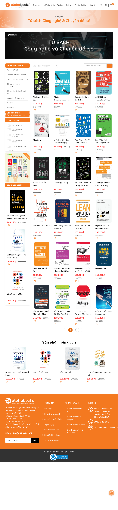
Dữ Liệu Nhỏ (100, 268)
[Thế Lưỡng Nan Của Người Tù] (62, 211)
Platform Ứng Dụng (41, 225)
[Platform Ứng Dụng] (41, 211)
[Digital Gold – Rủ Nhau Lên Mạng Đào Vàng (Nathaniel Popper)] (104, 211)
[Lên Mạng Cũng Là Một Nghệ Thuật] (41, 297)
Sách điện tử (11, 107)
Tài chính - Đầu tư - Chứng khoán (14, 85)
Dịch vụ (68, 5)
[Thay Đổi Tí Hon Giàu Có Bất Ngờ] (73, 358)
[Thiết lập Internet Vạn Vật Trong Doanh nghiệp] (104, 168)
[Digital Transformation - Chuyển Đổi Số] (62, 83)
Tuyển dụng (49, 424)
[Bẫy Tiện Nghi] (45, 358)
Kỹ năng (10, 103)
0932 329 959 (101, 421)
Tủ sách (60, 5)
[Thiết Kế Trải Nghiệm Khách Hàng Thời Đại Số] (17, 201)
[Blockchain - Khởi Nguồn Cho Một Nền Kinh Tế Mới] (83, 254)
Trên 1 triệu (15, 151)
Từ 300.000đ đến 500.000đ (17, 141)
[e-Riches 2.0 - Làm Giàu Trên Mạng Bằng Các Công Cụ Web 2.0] (62, 125)
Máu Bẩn (37, 140)
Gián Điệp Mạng (61, 183)
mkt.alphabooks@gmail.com (103, 427)
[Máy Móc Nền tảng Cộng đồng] (104, 297)
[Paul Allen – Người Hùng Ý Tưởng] (83, 125)
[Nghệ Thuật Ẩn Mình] (41, 168)
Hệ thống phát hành (53, 419)
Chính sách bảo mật (76, 425)
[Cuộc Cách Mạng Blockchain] (83, 83)
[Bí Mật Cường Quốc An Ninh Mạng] (17, 240)
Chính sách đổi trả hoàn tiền (75, 431)
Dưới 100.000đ (17, 125)
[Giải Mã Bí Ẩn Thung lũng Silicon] (104, 83)
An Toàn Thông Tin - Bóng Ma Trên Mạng (83, 185)
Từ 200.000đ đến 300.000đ (17, 135)
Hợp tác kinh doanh (52, 435)
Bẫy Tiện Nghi (38, 372)
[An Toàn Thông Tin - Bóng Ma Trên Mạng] (83, 168)
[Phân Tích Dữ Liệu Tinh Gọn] (83, 211)
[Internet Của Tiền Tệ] (41, 254)
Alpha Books (68, 452)
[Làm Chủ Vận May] (17, 279)
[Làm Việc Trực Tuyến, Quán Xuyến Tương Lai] (104, 125)
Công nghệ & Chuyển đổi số (16, 92)
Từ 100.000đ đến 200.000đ (17, 130)
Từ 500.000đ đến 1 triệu (19, 146)
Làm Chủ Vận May (15, 294)
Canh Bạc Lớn (93, 372)
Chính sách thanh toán (75, 410)
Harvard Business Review (16, 75)
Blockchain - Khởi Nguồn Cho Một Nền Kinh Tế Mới (83, 271)
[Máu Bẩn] (41, 125)
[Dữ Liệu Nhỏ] (104, 254)
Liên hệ (92, 5)
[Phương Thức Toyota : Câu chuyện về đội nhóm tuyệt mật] (83, 297)
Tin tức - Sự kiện (80, 5)
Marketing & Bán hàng (15, 98)
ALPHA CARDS (12, 70)
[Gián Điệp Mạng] (62, 168)
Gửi (34, 440)
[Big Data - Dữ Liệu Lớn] (41, 83)
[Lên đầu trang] (111, 499)
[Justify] (109, 66)
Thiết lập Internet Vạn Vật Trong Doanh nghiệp (102, 185)
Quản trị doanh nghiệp (15, 79)
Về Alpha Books (49, 5)
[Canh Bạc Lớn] (100, 358)
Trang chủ (36, 5)
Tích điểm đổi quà (51, 440)
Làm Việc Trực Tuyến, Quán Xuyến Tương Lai (103, 143)
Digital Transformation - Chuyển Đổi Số (61, 100)
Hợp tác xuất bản (51, 430)
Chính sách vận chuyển (74, 418)
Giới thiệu (48, 408)
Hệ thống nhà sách (52, 414)
